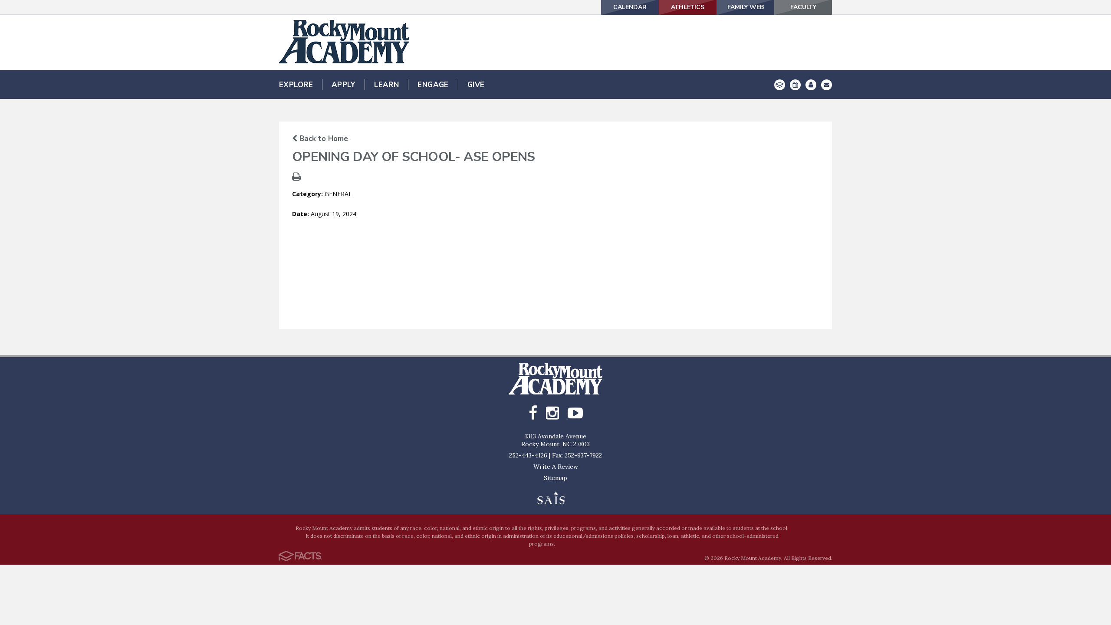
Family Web (745, 7)
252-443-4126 (528, 455)
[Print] (296, 178)
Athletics (687, 7)
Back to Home (322, 139)
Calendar (630, 7)
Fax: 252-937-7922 (577, 455)
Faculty (803, 7)
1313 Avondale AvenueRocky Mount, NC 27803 (555, 440)
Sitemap (555, 478)
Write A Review (555, 466)
